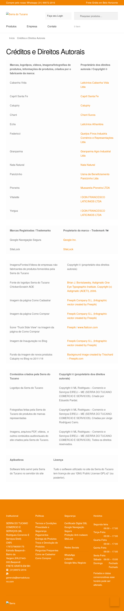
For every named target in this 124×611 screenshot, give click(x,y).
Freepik (71, 327)
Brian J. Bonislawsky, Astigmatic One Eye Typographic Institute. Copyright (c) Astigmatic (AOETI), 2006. (89, 287)
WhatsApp (69, 554)
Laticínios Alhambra (92, 124)
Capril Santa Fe (90, 96)
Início (12, 38)
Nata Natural (88, 165)
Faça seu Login (55, 15)
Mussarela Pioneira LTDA (95, 188)
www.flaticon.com (88, 327)
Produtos (11, 26)
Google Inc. (69, 240)
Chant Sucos (88, 115)
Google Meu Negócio (75, 562)
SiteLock (68, 249)
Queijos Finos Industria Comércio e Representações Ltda (97, 138)
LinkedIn (68, 558)
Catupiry (85, 105)
